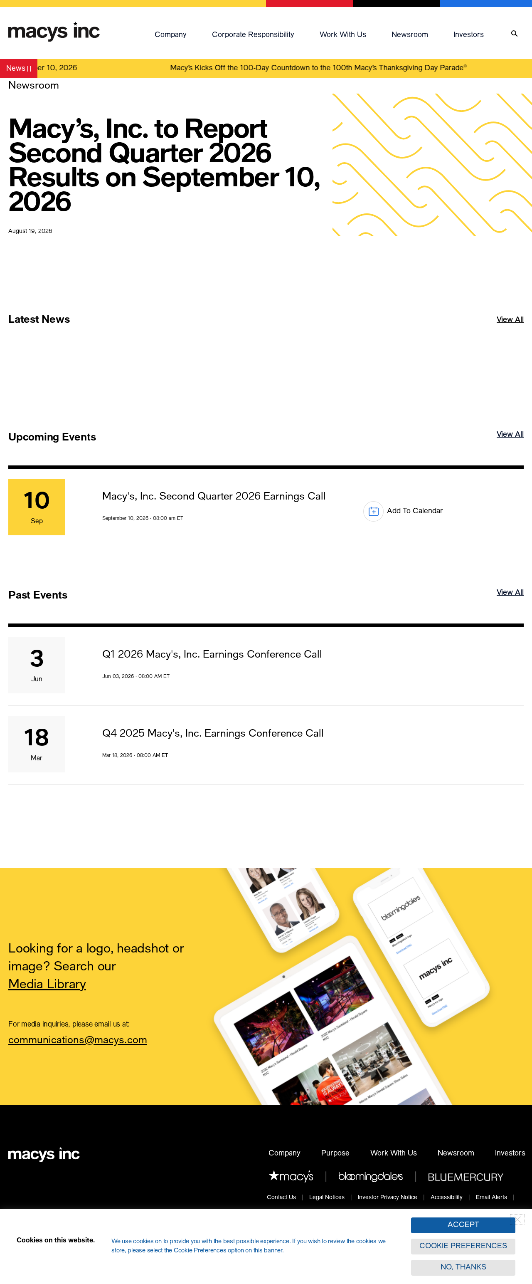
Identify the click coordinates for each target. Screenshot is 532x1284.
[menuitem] (179, 34)
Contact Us (281, 1198)
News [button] (21, 70)
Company (171, 35)
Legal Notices (327, 1198)
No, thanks (463, 1268)
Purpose (335, 1154)
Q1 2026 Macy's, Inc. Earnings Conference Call (212, 655)
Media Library (47, 985)
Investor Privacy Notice (387, 1198)
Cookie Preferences (463, 1246)
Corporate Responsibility (253, 35)
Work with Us (343, 35)
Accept (463, 1225)
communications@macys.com (77, 1041)
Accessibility (447, 1198)
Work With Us (393, 1154)
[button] (179, 34)
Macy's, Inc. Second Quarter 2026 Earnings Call (214, 497)
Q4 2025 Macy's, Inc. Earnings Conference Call (213, 734)
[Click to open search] (514, 34)
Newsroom (410, 35)
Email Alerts (491, 1198)
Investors (468, 35)
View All (510, 332)
